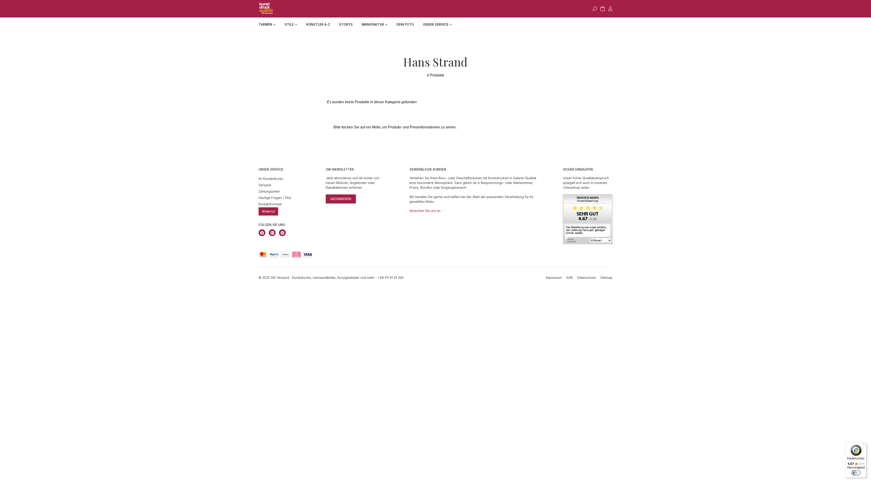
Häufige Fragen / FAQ (275, 198)
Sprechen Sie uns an (424, 211)
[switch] (856, 472)
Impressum (554, 277)
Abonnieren (340, 199)
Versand (265, 185)
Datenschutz (586, 277)
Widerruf (268, 211)
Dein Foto (405, 24)
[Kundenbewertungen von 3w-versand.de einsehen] (587, 243)
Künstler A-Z (318, 24)
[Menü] (863, 445)
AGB (569, 277)
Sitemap (606, 277)
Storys (346, 24)
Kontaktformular (270, 204)
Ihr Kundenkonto (271, 179)
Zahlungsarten (269, 191)
